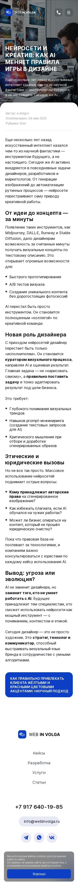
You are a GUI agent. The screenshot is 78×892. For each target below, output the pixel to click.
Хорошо (39, 874)
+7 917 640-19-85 (60, 13)
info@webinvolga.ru (41, 821)
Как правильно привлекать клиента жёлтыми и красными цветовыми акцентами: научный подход (39, 684)
